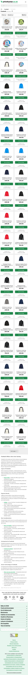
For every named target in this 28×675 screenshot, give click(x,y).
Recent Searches (14, 643)
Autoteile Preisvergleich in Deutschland (14, 659)
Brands (10, 15)
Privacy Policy (14, 641)
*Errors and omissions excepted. (14, 672)
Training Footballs (8, 548)
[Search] (2, 5)
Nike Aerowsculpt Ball (9, 572)
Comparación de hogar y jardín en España (14, 664)
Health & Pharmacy (7, 617)
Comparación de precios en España (14, 662)
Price (3, 15)
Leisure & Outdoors (7, 621)
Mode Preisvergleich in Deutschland (14, 661)
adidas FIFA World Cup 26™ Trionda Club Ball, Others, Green (21, 27)
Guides (14, 649)
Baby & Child (5, 606)
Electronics (4, 612)
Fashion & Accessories (8, 614)
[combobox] (15, 5)
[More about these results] (12, 11)
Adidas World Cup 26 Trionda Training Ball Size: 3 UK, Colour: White (6, 49)
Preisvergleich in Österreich (14, 655)
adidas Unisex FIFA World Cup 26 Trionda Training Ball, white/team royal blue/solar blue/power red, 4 (21, 70)
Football (6, 9)
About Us (14, 647)
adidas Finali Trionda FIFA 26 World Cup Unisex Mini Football (7, 27)
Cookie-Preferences (14, 651)
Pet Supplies (5, 623)
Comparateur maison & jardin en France (14, 668)
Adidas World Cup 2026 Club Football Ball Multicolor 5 (21, 49)
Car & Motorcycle (6, 610)
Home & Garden (6, 619)
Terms (14, 640)
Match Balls (7, 477)
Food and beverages (7, 608)
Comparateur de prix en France (14, 666)
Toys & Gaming (5, 625)
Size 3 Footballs (8, 525)
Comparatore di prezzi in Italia (14, 670)
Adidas (5, 502)
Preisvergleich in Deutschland (14, 657)
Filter (24, 15)
